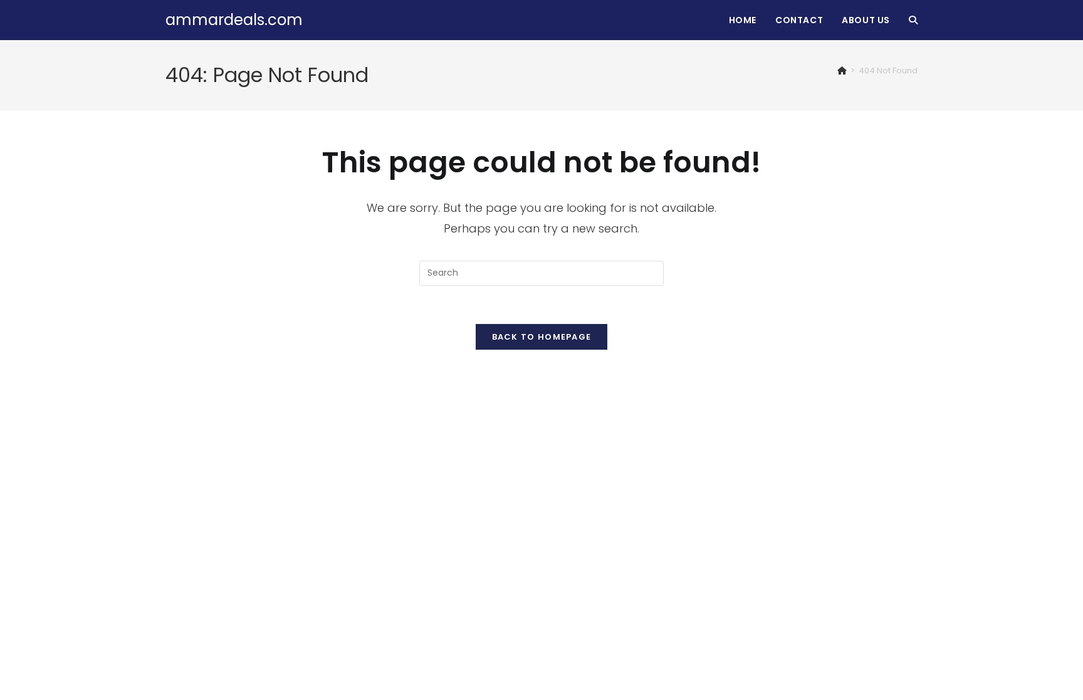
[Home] (842, 70)
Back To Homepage (542, 337)
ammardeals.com (234, 19)
